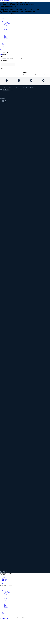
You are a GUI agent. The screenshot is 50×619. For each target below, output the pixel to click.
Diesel (5, 27)
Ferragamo (5, 29)
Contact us (3, 96)
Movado (5, 37)
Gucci (5, 31)
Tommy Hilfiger (4, 582)
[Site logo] (3, 16)
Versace (5, 41)
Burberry (5, 25)
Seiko (5, 39)
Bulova (5, 24)
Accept (7, 618)
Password (4, 60)
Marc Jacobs (4, 583)
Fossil (5, 30)
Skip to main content (9, 0)
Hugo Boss (3, 581)
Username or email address (6, 58)
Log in (2, 68)
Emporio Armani (6, 28)
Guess (5, 32)
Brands (3, 95)
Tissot (3, 575)
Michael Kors (6, 35)
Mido (5, 36)
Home (1, 54)
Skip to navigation (3, 0)
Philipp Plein (6, 38)
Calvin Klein (4, 577)
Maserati (5, 34)
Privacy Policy (4, 101)
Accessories (6, 22)
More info (3, 618)
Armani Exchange (7, 23)
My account (4, 100)
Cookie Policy (4, 102)
